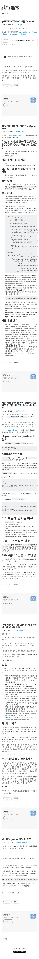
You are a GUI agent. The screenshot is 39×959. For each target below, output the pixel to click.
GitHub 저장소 (17, 135)
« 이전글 (4, 939)
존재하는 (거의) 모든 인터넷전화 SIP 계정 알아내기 (19, 625)
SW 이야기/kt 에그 (21, 842)
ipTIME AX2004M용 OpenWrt (19, 21)
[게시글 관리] (9, 86)
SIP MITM (8, 715)
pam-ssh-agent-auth (15, 430)
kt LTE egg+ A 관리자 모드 (16, 839)
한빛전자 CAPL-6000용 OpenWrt (19, 127)
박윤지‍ (7, 13)
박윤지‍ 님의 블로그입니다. (11, 101)
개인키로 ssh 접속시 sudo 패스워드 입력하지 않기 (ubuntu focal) (19, 405)
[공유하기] (7, 86)
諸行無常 (6, 99)
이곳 (27, 353)
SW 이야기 (18, 25)
